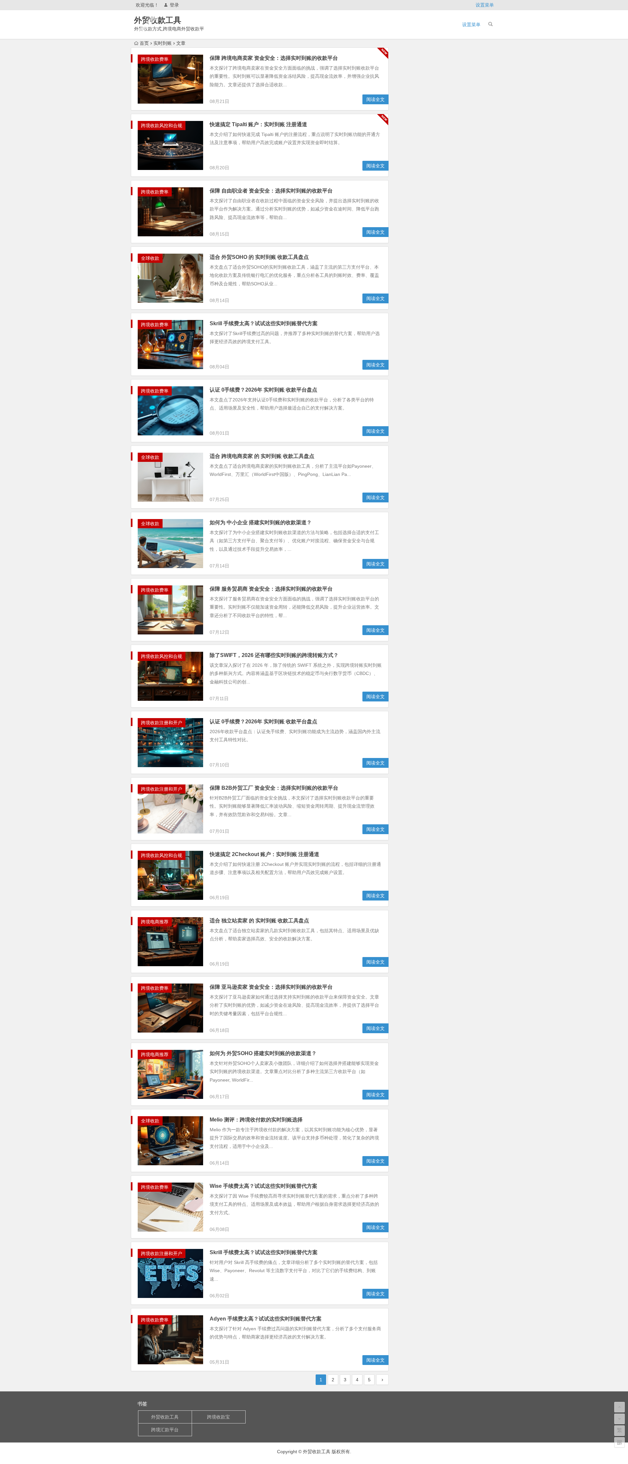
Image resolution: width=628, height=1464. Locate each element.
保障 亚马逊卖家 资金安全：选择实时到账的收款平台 (271, 987)
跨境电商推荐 (154, 921)
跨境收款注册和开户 (161, 722)
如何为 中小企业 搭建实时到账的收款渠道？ (261, 522)
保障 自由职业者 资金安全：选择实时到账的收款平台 (271, 191)
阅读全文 (375, 99)
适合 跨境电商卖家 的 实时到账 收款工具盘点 (262, 456)
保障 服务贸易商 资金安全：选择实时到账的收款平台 (271, 589)
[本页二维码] (619, 1442)
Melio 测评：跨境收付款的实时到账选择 (256, 1119)
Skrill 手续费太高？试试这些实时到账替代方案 (264, 323)
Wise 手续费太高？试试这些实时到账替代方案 (263, 1186)
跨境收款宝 (218, 1417)
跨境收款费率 (154, 59)
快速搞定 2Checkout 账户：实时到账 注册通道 (264, 854)
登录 (174, 5)
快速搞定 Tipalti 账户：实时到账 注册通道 (258, 124)
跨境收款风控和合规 (161, 125)
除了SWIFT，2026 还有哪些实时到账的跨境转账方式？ (274, 655)
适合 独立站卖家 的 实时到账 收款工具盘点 (259, 920)
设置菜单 (485, 5)
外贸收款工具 (157, 20)
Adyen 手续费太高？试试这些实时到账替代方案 (266, 1318)
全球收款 (150, 258)
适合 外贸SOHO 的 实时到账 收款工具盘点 (259, 257)
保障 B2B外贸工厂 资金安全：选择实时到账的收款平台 (274, 788)
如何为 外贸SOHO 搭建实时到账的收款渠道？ (263, 1053)
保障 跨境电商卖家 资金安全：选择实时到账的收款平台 (274, 58)
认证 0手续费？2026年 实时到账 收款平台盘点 (263, 390)
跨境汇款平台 (165, 1429)
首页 (144, 43)
